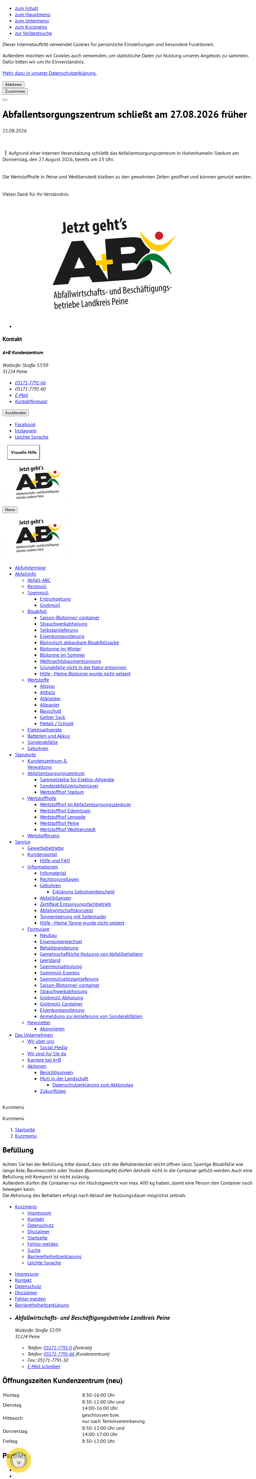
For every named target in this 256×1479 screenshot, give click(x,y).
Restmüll (37, 586)
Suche (34, 1250)
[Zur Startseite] (128, 483)
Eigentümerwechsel (61, 941)
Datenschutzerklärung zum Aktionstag (92, 1085)
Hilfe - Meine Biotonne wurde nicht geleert (85, 673)
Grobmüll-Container (61, 1004)
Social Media (53, 1047)
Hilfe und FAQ (55, 860)
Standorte (25, 754)
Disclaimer (38, 1231)
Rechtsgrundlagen (59, 879)
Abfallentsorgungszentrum (56, 773)
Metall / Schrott (56, 723)
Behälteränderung (59, 947)
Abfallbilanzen (55, 898)
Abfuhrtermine (30, 567)
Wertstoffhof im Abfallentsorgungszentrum (85, 804)
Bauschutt (50, 711)
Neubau (48, 935)
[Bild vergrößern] (134, 265)
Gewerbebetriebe (45, 848)
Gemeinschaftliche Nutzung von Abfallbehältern (91, 954)
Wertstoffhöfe (41, 798)
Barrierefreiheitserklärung (54, 1256)
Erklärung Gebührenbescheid (83, 891)
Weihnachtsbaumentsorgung (70, 661)
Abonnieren (52, 1028)
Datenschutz (40, 1225)
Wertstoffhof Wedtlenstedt (68, 829)
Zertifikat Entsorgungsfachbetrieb (75, 904)
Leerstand (50, 960)
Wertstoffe (38, 680)
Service (22, 842)
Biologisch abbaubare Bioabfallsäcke (79, 642)
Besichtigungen (56, 1072)
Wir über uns (40, 1041)
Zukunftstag (53, 1091)
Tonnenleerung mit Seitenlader (73, 916)
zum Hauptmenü (33, 14)
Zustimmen (15, 91)
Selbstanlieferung (59, 630)
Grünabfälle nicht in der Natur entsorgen (83, 667)
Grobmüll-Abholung (61, 997)
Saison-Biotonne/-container (69, 617)
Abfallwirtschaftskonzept (66, 910)
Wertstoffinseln (43, 835)
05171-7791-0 (58, 1347)
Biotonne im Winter (60, 648)
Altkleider (50, 698)
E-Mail (21, 395)
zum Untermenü (32, 20)
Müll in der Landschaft (64, 1078)
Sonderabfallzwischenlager (69, 785)
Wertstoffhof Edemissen (65, 810)
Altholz (47, 692)
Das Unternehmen (34, 1035)
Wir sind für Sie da (46, 1053)
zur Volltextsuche (33, 33)
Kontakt (35, 1219)
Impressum (39, 1213)
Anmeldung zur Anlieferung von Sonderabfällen (91, 1016)
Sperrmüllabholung (61, 966)
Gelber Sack (52, 717)
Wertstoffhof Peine (59, 823)
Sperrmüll (38, 592)
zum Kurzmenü (31, 27)
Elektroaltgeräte (44, 729)
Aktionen (37, 1066)
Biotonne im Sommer (62, 655)
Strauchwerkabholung (63, 624)
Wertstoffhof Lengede (63, 817)
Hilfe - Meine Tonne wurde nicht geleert (82, 923)
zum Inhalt (26, 8)
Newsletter (39, 1022)
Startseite (25, 1129)
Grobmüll (50, 605)
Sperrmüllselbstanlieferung (69, 979)
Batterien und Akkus (48, 736)
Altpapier (49, 704)
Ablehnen (13, 84)
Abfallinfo (25, 574)
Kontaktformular (31, 401)
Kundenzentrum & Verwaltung (47, 764)
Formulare (38, 929)
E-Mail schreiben (43, 1366)
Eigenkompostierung (62, 636)
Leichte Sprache (44, 1262)
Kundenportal (42, 854)
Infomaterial (53, 873)
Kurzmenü (26, 1136)
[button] (18, 1460)
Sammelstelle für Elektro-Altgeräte (77, 779)
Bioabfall (37, 611)
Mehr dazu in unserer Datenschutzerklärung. (49, 73)
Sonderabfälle (42, 742)
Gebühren (37, 748)
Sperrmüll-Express (60, 972)
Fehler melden (42, 1244)
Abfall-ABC (39, 580)
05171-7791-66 (30, 382)
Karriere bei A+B (44, 1060)
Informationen (42, 866)
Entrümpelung (55, 599)
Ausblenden (15, 413)
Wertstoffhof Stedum (62, 792)
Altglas (47, 686)
